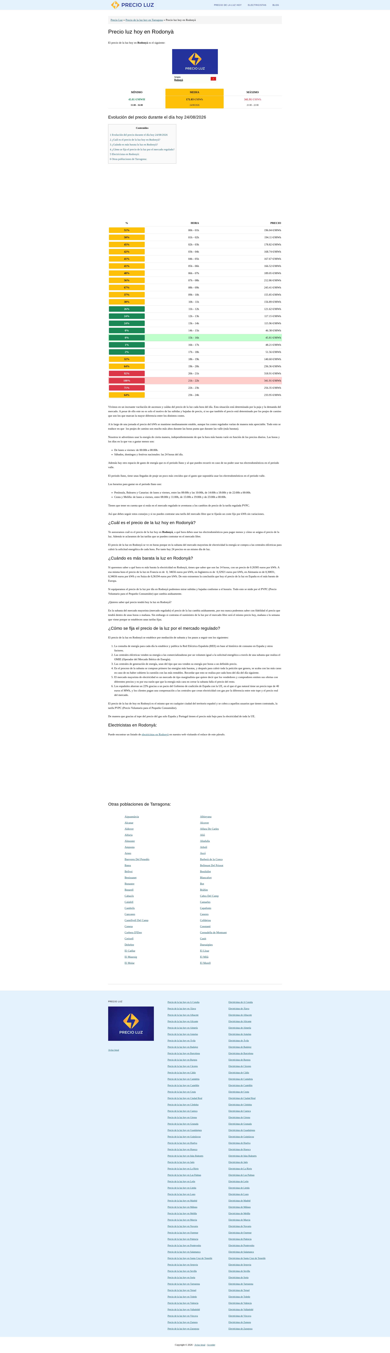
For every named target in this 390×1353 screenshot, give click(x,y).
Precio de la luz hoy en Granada (183, 1124)
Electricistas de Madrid (239, 1200)
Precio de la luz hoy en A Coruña (183, 1002)
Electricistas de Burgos (239, 1059)
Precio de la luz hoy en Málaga (182, 1207)
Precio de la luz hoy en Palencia (183, 1239)
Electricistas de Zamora (240, 1322)
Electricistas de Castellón (240, 1085)
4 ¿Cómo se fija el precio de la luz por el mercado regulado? (142, 149)
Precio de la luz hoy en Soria (181, 1277)
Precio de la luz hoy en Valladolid (184, 1309)
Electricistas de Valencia (240, 1303)
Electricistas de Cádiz (239, 1072)
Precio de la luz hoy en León (181, 1181)
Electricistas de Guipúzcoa (241, 1136)
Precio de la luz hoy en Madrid (182, 1200)
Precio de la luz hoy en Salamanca (184, 1252)
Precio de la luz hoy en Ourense (183, 1232)
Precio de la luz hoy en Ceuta (182, 1092)
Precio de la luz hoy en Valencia (183, 1303)
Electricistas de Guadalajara (242, 1130)
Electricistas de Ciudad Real (242, 1098)
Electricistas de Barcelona (241, 1053)
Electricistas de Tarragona (241, 1284)
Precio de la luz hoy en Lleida (182, 1188)
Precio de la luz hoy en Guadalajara (185, 1130)
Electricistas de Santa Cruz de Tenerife (247, 1258)
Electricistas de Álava (239, 1008)
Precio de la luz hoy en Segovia (183, 1264)
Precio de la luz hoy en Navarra (183, 1226)
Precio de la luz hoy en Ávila (181, 1040)
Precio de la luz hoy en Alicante (183, 1021)
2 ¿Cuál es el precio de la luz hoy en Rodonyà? (135, 139)
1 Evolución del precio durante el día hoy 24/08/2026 (139, 134)
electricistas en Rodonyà (155, 734)
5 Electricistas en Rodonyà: (124, 154)
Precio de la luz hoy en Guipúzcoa (184, 1136)
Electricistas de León (238, 1181)
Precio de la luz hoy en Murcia (182, 1220)
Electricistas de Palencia (240, 1239)
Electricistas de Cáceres (240, 1066)
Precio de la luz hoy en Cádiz (182, 1072)
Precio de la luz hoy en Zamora (183, 1322)
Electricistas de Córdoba (240, 1104)
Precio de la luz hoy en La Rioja (183, 1168)
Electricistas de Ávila (239, 1040)
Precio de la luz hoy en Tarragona (144, 19)
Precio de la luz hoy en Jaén (181, 1162)
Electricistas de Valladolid (241, 1309)
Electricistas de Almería (240, 1027)
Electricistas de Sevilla (239, 1271)
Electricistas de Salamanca (241, 1252)
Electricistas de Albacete (240, 1015)
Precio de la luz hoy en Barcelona (184, 1053)
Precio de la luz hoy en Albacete (183, 1015)
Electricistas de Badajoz (240, 1047)
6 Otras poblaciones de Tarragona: (128, 159)
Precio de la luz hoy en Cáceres (183, 1066)
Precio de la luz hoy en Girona (182, 1117)
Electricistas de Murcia (239, 1220)
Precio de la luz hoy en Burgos (182, 1059)
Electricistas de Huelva (239, 1143)
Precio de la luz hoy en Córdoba (183, 1104)
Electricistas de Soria (238, 1277)
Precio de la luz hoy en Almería (183, 1027)
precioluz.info (132, 5)
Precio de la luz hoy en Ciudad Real (185, 1098)
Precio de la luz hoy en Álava (182, 1008)
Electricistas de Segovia (240, 1264)
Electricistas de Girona (239, 1117)
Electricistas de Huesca (240, 1149)
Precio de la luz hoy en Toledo (182, 1296)
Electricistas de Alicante (240, 1021)
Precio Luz (117, 19)
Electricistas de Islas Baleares (243, 1156)
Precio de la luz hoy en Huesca (182, 1149)
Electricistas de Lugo (239, 1194)
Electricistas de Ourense (240, 1232)
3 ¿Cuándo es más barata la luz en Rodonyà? (134, 144)
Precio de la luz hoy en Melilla (182, 1213)
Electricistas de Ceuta (239, 1092)
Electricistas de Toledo (239, 1296)
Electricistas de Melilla (239, 1213)
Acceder (211, 1345)
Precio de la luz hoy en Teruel (182, 1290)
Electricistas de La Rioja (240, 1168)
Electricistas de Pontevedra (241, 1245)
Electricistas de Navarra (240, 1226)
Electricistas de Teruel (239, 1290)
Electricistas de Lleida (239, 1188)
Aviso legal (113, 1050)
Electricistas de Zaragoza (240, 1328)
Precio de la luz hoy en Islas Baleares (185, 1156)
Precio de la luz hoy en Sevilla (182, 1271)
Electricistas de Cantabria (241, 1079)
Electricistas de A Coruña (241, 1002)
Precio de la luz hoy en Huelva (182, 1143)
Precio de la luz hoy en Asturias (183, 1034)
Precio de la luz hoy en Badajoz (183, 1047)
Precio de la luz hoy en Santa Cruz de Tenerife (190, 1258)
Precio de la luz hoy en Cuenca (182, 1111)
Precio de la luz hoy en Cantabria (183, 1079)
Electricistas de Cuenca (240, 1111)
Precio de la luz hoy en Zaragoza (183, 1328)
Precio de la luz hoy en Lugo (181, 1194)
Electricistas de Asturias (240, 1034)
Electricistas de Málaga (240, 1207)
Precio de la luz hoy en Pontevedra (184, 1245)
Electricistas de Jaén (238, 1162)
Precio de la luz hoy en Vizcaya (183, 1316)
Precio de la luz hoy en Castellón (183, 1085)
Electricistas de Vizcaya (240, 1316)
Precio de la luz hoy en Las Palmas (184, 1175)
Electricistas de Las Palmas (241, 1175)
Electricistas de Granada (240, 1124)
